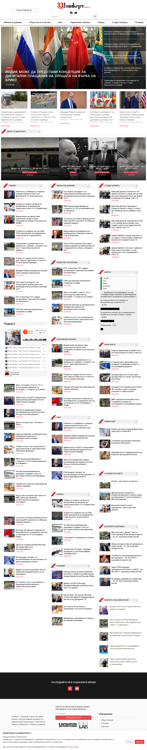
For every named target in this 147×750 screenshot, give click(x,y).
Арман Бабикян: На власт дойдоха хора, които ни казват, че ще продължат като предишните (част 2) (126, 251)
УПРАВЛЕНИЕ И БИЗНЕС (66, 339)
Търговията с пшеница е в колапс (79, 537)
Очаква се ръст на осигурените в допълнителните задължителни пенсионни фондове (30, 448)
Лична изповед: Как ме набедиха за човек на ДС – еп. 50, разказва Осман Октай (127, 546)
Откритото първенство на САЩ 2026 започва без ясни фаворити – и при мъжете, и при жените (31, 233)
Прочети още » (6, 126)
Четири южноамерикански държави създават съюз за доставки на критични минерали (30, 473)
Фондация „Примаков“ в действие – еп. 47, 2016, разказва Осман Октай (126, 581)
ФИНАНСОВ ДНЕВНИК (65, 186)
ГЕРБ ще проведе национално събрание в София (29, 310)
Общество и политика (39, 22)
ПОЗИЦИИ (60, 566)
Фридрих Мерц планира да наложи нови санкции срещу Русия (72, 114)
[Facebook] (71, 13)
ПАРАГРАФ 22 (110, 345)
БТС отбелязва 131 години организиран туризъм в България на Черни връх (31, 299)
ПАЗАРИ (59, 494)
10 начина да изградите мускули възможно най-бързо (125, 442)
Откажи (129, 742)
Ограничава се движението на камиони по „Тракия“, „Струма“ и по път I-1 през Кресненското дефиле (31, 246)
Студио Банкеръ (120, 22)
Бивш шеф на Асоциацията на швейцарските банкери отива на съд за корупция (78, 233)
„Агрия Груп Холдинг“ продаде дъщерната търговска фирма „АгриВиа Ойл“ (77, 551)
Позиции (139, 22)
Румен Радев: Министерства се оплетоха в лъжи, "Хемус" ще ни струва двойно (123, 661)
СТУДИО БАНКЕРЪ (112, 186)
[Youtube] (76, 13)
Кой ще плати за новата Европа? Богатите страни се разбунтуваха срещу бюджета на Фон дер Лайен (79, 574)
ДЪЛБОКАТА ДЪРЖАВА (114, 526)
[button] (3, 58)
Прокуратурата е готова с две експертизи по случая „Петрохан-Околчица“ (126, 376)
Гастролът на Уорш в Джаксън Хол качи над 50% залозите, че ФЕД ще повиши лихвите (31, 520)
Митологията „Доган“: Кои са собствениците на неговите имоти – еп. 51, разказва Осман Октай (127, 534)
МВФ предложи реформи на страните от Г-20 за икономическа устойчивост (31, 461)
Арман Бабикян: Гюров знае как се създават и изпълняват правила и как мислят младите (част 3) (126, 237)
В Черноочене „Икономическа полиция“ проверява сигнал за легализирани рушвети (125, 364)
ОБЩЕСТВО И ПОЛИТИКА (67, 262)
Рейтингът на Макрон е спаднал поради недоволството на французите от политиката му (30, 193)
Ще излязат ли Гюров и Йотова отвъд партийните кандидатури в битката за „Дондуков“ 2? (79, 597)
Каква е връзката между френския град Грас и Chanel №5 (126, 430)
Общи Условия (73, 747)
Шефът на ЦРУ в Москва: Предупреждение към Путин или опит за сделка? (78, 585)
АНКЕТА (107, 272)
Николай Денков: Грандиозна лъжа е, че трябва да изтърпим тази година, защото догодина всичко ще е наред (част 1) (127, 224)
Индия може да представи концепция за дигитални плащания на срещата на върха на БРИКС (31, 219)
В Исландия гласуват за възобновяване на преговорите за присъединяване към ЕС (31, 559)
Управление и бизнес (80, 22)
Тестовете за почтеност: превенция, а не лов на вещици (78, 607)
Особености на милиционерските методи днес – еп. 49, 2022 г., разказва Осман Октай (126, 557)
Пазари (101, 22)
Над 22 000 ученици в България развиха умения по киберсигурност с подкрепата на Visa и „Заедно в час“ (79, 246)
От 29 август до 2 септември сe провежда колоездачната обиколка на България (30, 584)
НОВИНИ (12, 186)
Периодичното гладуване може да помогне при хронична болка (126, 453)
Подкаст (9, 323)
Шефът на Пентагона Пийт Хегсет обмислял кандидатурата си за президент (31, 572)
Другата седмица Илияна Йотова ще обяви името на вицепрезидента (30, 547)
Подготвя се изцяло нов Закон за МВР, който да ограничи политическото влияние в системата (31, 498)
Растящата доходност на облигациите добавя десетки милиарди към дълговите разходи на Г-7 (31, 285)
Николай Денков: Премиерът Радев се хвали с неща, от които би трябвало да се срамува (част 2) (126, 209)
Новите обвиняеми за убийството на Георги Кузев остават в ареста (126, 351)
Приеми (139, 742)
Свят (60, 22)
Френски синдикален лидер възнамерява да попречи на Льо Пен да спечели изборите (30, 412)
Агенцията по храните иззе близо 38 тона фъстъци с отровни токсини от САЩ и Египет (126, 389)
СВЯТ (58, 417)
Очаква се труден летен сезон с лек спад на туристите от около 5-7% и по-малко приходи (31, 260)
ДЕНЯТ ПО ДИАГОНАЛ (16, 131)
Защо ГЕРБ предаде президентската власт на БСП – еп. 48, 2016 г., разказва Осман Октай (127, 569)
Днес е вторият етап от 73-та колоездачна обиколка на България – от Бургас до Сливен (30, 387)
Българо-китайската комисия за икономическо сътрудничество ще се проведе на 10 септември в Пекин (31, 533)
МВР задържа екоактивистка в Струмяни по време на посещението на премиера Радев (126, 401)
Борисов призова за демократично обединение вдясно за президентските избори (31, 436)
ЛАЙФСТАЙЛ (109, 421)
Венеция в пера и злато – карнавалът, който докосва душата (123, 507)
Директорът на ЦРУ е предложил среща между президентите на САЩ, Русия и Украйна (31, 399)
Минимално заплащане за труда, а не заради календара (79, 619)
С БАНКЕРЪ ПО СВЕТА (113, 474)
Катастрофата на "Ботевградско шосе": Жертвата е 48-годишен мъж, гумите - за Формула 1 (125, 622)
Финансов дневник (13, 22)
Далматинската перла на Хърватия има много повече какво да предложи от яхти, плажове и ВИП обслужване (126, 496)
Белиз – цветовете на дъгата (124, 481)
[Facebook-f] (70, 688)
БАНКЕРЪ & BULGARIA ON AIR (116, 600)
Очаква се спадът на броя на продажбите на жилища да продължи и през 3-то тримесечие (31, 206)
